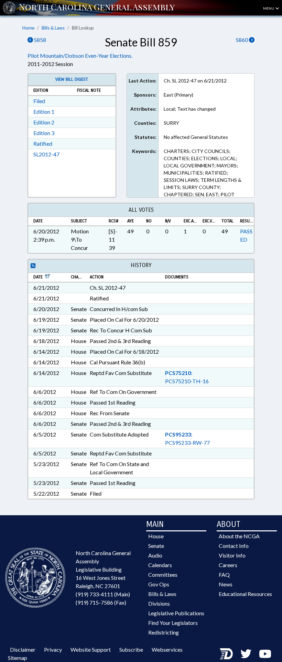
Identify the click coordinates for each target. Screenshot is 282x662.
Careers (228, 565)
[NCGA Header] (97, 7)
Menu (269, 8)
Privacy (53, 649)
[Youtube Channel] (265, 653)
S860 (242, 39)
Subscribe (131, 649)
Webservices (167, 649)
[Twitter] (246, 653)
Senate (156, 545)
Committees (162, 574)
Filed (39, 101)
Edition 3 (43, 133)
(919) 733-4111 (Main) (103, 594)
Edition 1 (43, 111)
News (225, 584)
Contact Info (234, 545)
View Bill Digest (71, 79)
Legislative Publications (176, 613)
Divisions (159, 603)
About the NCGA (239, 536)
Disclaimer (22, 649)
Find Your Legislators (173, 622)
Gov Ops (158, 584)
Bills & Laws (53, 28)
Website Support (90, 649)
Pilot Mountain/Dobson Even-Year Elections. (80, 55)
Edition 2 (43, 122)
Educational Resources (245, 594)
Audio (155, 555)
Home (28, 28)
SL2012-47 (46, 154)
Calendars (160, 565)
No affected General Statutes (196, 137)
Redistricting (163, 632)
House (156, 536)
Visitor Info (232, 555)
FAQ (224, 574)
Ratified (42, 143)
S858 (39, 39)
